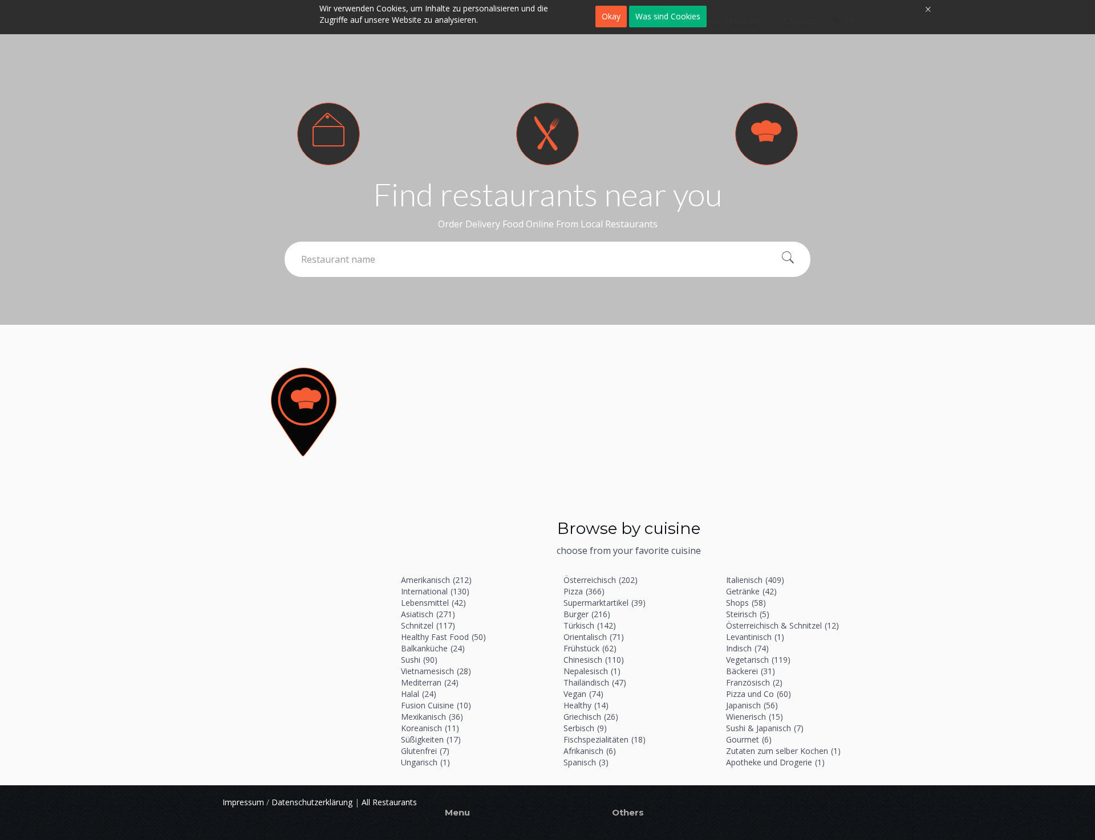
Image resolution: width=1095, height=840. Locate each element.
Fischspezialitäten (604, 739)
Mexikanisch (432, 716)
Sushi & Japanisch (765, 728)
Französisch (754, 682)
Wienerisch (754, 716)
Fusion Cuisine (436, 705)
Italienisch (755, 579)
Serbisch (585, 728)
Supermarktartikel (604, 602)
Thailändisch (594, 682)
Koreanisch (430, 728)
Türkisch (589, 625)
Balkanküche (433, 648)
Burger (586, 614)
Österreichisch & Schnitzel (782, 625)
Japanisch (752, 705)
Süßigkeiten (431, 739)
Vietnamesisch (436, 671)
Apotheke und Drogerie (775, 762)
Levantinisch (755, 636)
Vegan (583, 693)
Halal (418, 693)
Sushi (419, 659)
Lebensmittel (433, 602)
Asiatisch (428, 614)
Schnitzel (428, 625)
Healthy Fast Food (443, 636)
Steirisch (747, 614)
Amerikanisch (436, 579)
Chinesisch (593, 659)
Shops (746, 602)
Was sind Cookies (667, 16)
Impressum (243, 802)
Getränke (751, 591)
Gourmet (749, 739)
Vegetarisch (758, 659)
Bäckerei (750, 671)
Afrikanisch (589, 750)
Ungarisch (425, 762)
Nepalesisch (591, 671)
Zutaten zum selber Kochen (783, 750)
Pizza (584, 591)
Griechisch (590, 716)
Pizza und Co (758, 693)
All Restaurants (389, 802)
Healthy (586, 705)
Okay (611, 16)
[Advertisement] (629, 427)
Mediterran (430, 682)
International (435, 591)
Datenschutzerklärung (311, 802)
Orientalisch (593, 636)
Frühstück (590, 648)
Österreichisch (600, 579)
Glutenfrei (425, 750)
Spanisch (586, 762)
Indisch (747, 648)
